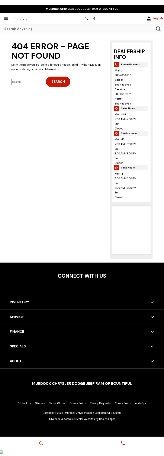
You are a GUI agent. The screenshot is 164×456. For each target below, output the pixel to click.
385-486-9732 (123, 94)
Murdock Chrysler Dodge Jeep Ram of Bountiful (93, 412)
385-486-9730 (123, 75)
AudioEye (140, 403)
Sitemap (40, 403)
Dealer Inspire (107, 419)
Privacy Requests (100, 403)
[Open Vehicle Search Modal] (41, 443)
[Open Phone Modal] (86, 18)
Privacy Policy (78, 403)
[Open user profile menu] (149, 18)
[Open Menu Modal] (6, 18)
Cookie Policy (123, 403)
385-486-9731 (123, 84)
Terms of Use (57, 403)
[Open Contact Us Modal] (123, 443)
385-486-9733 (123, 103)
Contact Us (24, 403)
